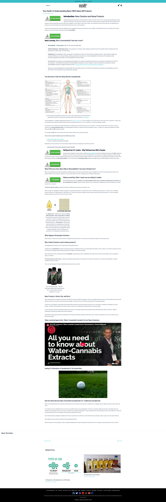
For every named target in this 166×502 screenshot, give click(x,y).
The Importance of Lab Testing (92, 474)
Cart (56, 490)
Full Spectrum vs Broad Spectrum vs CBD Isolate (57, 480)
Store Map (94, 490)
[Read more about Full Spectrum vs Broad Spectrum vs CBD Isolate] (63, 466)
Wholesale (83, 490)
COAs (79, 490)
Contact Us (88, 490)
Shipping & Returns (116, 490)
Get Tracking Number (50, 490)
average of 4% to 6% (76, 120)
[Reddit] (83, 493)
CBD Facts (47, 481)
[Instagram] (80, 493)
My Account (65, 490)
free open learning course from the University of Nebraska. (89, 64)
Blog (70, 490)
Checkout (60, 490)
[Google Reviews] (86, 493)
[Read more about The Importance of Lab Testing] (102, 463)
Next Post (120, 440)
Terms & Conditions (107, 490)
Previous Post (47, 440)
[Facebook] (73, 493)
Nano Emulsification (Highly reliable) (55, 139)
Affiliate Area (74, 490)
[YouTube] (89, 493)
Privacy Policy (99, 490)
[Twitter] (77, 493)
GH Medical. (86, 117)
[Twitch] (92, 493)
